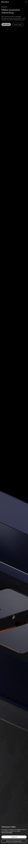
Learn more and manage (6, 832)
